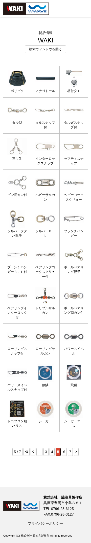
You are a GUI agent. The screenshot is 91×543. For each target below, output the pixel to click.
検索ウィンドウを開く (45, 49)
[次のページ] (76, 452)
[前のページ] (33, 452)
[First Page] (27, 452)
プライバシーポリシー (45, 523)
